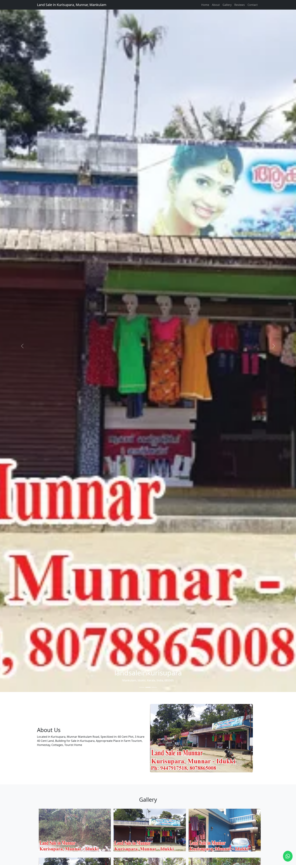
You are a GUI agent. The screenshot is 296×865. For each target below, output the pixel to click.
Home (205, 5)
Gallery (227, 5)
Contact (253, 5)
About (216, 5)
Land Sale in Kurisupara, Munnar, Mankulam (71, 4)
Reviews (239, 5)
